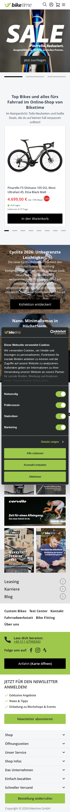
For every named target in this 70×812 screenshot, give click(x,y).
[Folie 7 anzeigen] (55, 230)
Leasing (11, 581)
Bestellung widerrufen (35, 798)
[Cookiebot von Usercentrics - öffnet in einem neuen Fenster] (50, 332)
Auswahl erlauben (35, 464)
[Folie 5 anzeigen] (39, 230)
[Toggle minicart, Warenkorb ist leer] (58, 5)
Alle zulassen (35, 453)
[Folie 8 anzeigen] (63, 230)
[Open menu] (63, 5)
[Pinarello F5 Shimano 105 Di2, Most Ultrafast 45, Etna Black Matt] (35, 156)
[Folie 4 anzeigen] (31, 230)
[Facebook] (31, 650)
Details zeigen (50, 441)
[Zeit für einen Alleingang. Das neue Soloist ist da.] (35, 511)
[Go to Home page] (18, 5)
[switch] (61, 405)
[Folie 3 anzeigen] (23, 230)
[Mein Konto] (51, 5)
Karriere (12, 589)
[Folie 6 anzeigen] (47, 230)
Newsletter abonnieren (35, 719)
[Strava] (45, 650)
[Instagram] (37, 650)
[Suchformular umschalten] (45, 5)
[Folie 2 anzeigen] (57, 76)
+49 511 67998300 (27, 641)
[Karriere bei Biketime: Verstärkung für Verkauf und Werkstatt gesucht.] (51, 550)
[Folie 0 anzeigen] (13, 76)
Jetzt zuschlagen (35, 60)
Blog (8, 596)
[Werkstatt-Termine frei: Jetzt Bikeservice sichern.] (19, 550)
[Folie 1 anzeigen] (35, 76)
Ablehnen (35, 476)
